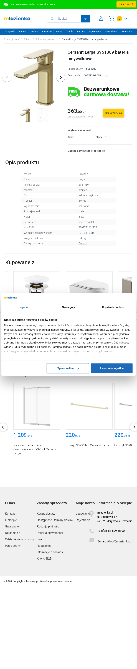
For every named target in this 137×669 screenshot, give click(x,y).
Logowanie (83, 513)
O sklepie (11, 520)
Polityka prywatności (50, 532)
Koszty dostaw (46, 513)
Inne (39, 539)
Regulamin (44, 545)
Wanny (59, 31)
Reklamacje (12, 532)
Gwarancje (12, 526)
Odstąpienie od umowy (19, 539)
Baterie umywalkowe (46, 39)
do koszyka (113, 113)
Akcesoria (126, 31)
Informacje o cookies (50, 552)
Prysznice (47, 31)
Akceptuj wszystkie (112, 368)
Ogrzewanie (95, 31)
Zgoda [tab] (24, 307)
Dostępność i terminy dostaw (55, 520)
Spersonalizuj (65, 368)
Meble (70, 31)
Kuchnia (81, 31)
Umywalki (10, 31)
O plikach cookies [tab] (113, 307)
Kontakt (10, 513)
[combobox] (100, 137)
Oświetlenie (111, 31)
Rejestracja (83, 520)
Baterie (22, 31)
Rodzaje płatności (48, 526)
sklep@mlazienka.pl (119, 541)
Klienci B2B (44, 558)
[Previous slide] (7, 77)
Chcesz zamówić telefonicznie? (86, 150)
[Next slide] (60, 77)
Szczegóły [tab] (68, 307)
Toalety (34, 31)
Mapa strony (13, 545)
